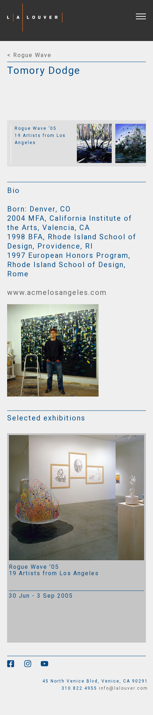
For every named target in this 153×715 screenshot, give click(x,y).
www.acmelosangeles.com (57, 292)
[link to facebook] (15, 666)
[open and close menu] (144, 12)
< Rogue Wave (29, 55)
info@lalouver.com (123, 688)
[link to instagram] (32, 666)
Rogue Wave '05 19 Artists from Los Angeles (40, 135)
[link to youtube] (48, 666)
